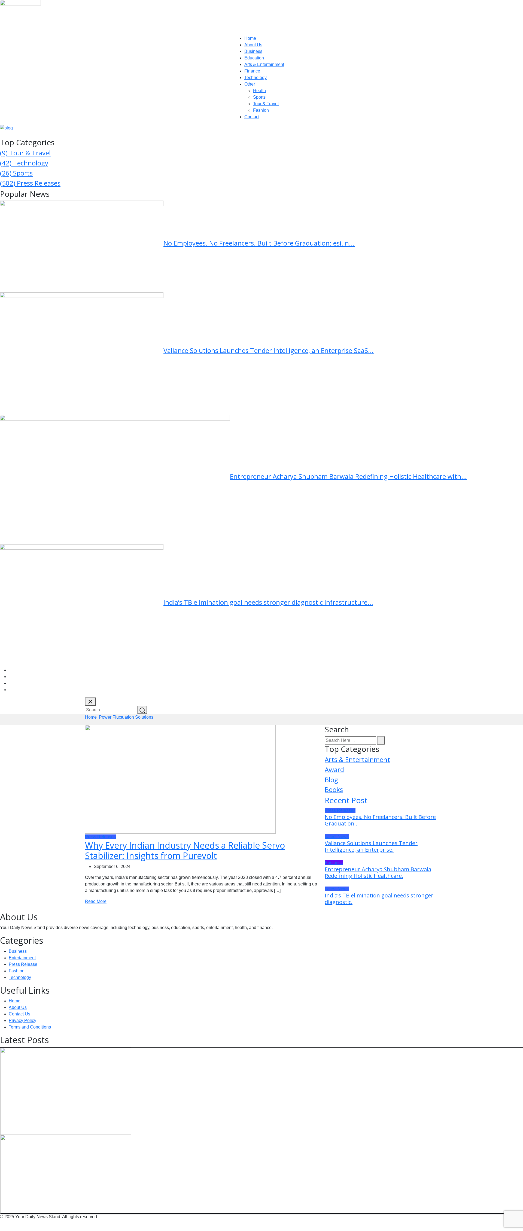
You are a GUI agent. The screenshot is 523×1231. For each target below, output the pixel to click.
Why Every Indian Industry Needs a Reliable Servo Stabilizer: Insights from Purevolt (185, 850)
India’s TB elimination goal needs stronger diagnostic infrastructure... (268, 602)
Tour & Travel (266, 103)
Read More (96, 901)
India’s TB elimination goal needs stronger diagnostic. (379, 899)
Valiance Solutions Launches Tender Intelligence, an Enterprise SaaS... (268, 350)
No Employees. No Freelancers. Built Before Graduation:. (380, 820)
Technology (255, 77)
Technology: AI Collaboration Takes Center (207, 1088)
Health (259, 90)
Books (334, 789)
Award (334, 769)
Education (254, 58)
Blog (331, 779)
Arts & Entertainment (264, 64)
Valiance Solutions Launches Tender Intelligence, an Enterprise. (371, 846)
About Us (253, 45)
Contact (251, 116)
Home (250, 38)
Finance (252, 71)
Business (253, 51)
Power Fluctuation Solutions (126, 717)
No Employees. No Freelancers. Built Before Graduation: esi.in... (259, 242)
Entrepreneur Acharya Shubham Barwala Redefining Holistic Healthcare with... (348, 476)
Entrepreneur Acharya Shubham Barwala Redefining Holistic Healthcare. (378, 872)
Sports (259, 97)
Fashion (261, 110)
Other (249, 84)
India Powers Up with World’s (183, 1171)
